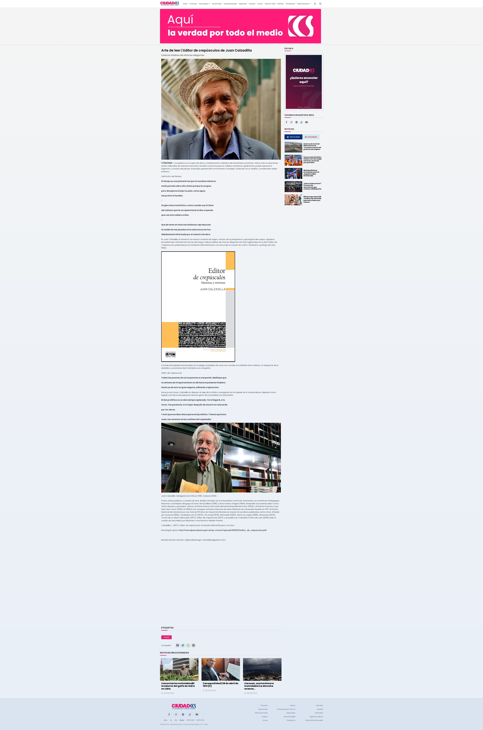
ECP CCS (200, 720)
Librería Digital (289, 716)
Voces (260, 4)
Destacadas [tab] (295, 137)
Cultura (252, 4)
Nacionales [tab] (312, 137)
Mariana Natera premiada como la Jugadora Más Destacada (311, 173)
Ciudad (320, 709)
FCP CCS (190, 720)
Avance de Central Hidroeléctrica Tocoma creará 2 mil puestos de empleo (312, 146)
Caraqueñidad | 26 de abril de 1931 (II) (220, 685)
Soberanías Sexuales (314, 720)
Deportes (243, 4)
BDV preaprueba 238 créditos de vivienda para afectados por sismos (312, 199)
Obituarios (291, 720)
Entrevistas (290, 4)
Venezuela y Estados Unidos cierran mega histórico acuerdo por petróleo (312, 160)
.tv (171, 720)
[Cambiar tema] (315, 3)
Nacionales (217, 4)
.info (165, 720)
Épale (182, 720)
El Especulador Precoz (286, 709)
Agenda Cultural (316, 716)
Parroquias (203, 4)
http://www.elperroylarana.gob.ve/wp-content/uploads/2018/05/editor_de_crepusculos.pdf (222, 530)
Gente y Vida (270, 4)
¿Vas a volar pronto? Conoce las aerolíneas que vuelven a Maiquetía (312, 186)
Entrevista (319, 713)
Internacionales (230, 4)
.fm (175, 720)
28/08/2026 (169, 693)
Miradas (319, 705)
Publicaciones (303, 4)
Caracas (193, 4)
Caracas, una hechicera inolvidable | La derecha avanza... (259, 686)
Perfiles (280, 4)
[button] (304, 81)
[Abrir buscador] (320, 3)
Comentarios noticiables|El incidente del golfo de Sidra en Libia (178, 686)
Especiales (290, 713)
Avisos (292, 705)
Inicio (185, 4)
